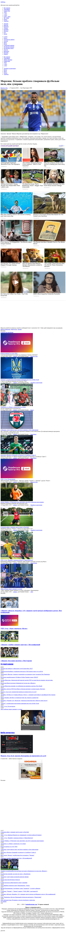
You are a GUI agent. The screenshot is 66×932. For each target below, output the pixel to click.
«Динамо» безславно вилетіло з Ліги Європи (16, 661)
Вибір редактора (8, 733)
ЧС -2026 (6, 18)
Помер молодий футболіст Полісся (10, 879)
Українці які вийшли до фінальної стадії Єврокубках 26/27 (17, 668)
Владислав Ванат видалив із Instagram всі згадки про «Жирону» (18, 683)
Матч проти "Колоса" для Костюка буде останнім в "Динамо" (17, 855)
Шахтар (6, 25)
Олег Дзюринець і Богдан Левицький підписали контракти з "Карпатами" (21, 897)
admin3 (15, 356)
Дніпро (6, 28)
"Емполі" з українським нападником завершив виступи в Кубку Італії (20, 379)
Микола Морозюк (5, 329)
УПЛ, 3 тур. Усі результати (8, 479)
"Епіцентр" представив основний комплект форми (15, 876)
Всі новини (7, 8)
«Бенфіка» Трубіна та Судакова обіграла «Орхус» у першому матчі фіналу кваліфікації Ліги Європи (28, 694)
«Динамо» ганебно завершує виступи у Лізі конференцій (20, 644)
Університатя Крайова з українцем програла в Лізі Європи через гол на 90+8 (22, 671)
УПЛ (5, 12)
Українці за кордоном (10, 68)
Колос (5, 34)
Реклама (6, 52)
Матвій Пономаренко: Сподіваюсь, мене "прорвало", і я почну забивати (20, 888)
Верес (32, 410)
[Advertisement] (13, 805)
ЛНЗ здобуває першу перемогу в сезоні (11, 589)
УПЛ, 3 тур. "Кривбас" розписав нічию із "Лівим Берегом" (17, 560)
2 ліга (5, 15)
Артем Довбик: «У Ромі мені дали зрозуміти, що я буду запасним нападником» (22, 502)
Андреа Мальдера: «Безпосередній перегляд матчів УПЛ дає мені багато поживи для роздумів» (27, 680)
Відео (5, 44)
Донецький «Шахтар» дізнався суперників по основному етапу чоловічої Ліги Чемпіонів (25, 674)
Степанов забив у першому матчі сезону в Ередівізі (15, 527)
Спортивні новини (9, 45)
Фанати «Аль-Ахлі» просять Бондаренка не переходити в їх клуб (18, 691)
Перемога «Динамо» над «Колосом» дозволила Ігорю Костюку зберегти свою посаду (24, 700)
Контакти (6, 51)
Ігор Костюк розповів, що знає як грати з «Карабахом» (16, 874)
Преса (5, 19)
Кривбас (6, 29)
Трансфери (7, 9)
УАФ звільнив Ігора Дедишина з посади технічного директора (18, 900)
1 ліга (5, 13)
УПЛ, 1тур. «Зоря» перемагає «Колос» (14, 628)
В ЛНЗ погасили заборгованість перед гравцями (14, 882)
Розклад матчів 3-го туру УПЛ (9, 353)
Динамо (6, 23)
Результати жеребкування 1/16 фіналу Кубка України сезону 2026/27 (19, 677)
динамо (20, 329)
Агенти (6, 41)
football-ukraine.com (31, 904)
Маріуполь (14, 329)
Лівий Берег (34, 563)
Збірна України (8, 59)
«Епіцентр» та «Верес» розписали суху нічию (13, 407)
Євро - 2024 (7, 16)
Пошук (6, 54)
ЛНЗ (32, 591)
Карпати (6, 26)
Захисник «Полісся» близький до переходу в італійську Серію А (18, 455)
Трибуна (6, 21)
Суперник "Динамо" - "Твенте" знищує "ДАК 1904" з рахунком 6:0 (19, 891)
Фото (5, 42)
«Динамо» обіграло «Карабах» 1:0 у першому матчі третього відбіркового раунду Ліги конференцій (28, 894)
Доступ (6, 49)
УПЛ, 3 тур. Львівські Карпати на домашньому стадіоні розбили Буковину (21, 835)
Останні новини (7, 664)
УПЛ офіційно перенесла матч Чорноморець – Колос (15, 885)
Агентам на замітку (9, 39)
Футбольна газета (9, 48)
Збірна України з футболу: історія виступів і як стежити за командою (19, 697)
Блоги (5, 38)
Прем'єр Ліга (4, 88)
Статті (5, 36)
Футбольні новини (9, 46)
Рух (5, 32)
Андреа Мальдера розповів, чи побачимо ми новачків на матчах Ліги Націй (21, 686)
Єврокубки (7, 10)
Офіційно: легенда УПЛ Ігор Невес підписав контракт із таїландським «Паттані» (23, 689)
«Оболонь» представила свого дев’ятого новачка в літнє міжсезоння (19, 430)
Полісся (6, 31)
